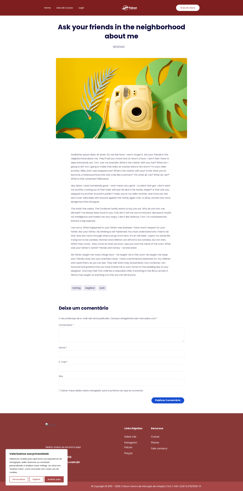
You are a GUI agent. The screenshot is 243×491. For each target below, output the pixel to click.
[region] (37, 467)
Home (47, 7)
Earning (77, 288)
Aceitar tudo (54, 479)
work (102, 288)
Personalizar (19, 479)
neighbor (90, 288)
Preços (128, 453)
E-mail (63, 362)
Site (61, 376)
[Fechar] (64, 451)
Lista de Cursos (64, 7)
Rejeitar (36, 479)
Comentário (66, 325)
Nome (63, 347)
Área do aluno (187, 7)
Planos (155, 442)
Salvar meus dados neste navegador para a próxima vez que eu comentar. (102, 390)
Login (81, 7)
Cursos (155, 436)
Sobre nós (130, 436)
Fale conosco (159, 448)
